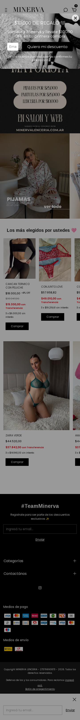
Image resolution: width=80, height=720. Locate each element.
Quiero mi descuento (47, 46)
